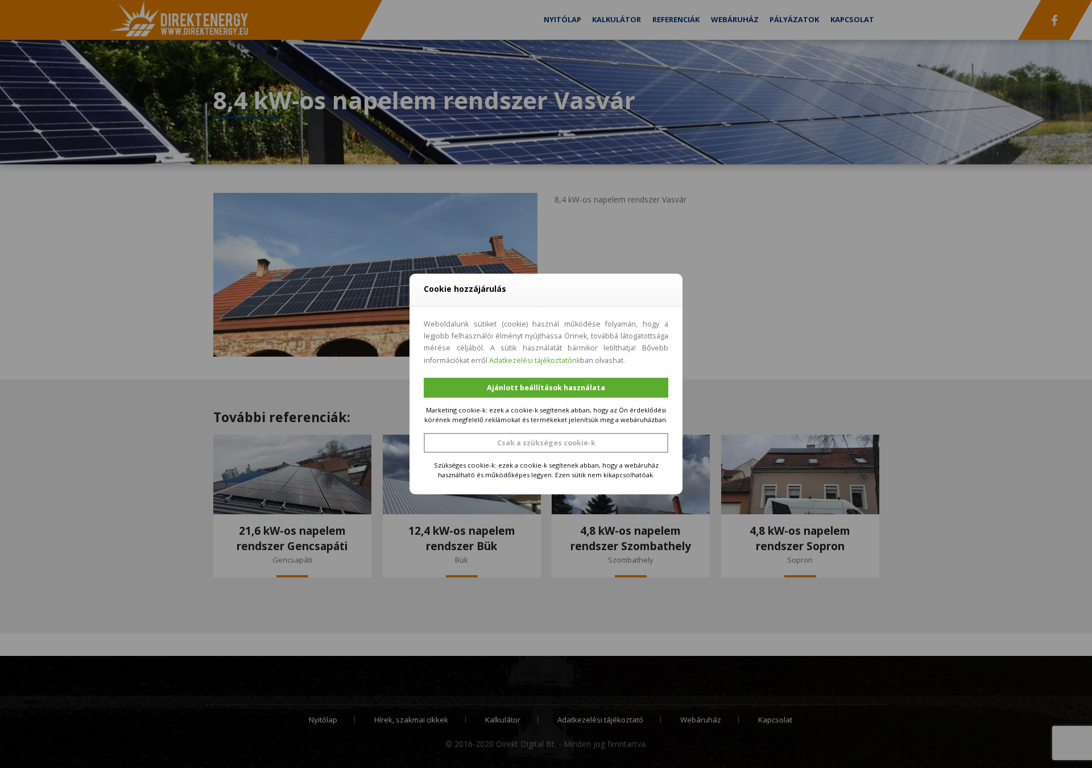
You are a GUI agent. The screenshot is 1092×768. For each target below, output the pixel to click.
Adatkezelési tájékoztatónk (534, 360)
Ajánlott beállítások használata (546, 388)
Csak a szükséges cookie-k (546, 443)
